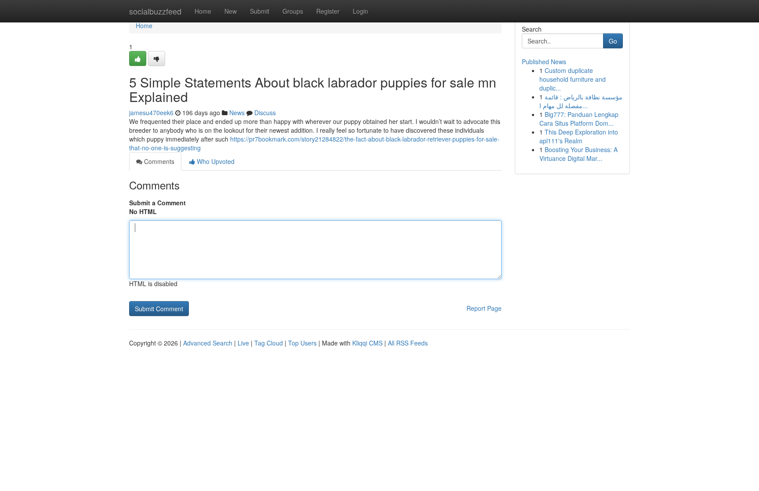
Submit (259, 11)
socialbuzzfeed (155, 11)
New (230, 11)
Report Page (484, 308)
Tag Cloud (268, 342)
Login (360, 11)
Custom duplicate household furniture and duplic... (572, 79)
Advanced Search (207, 342)
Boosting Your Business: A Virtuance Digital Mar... (578, 154)
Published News (544, 61)
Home (203, 11)
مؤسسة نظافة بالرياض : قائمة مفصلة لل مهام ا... (580, 101)
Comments (158, 161)
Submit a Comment (157, 202)
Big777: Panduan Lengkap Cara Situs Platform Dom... (578, 118)
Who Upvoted (215, 161)
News (237, 112)
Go (613, 40)
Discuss (265, 112)
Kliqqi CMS (367, 342)
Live (243, 342)
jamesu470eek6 (151, 112)
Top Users (302, 342)
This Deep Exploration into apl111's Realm (578, 136)
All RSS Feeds (408, 342)
